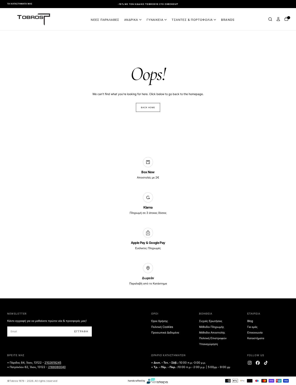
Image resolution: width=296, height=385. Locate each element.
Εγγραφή (81, 331)
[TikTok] (265, 362)
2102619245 (53, 362)
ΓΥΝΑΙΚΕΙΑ (155, 19)
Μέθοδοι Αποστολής (212, 332)
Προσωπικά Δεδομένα (165, 332)
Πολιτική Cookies (162, 326)
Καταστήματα (255, 338)
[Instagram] (249, 362)
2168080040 (57, 367)
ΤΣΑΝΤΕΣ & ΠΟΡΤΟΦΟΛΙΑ (192, 19)
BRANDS (227, 19)
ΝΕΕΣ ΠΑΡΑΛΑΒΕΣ (105, 19)
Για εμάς (252, 326)
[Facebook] (257, 362)
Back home (148, 107)
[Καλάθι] (286, 19)
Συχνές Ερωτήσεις (210, 321)
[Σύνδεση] (278, 19)
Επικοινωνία (255, 332)
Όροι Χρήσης (159, 321)
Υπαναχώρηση (208, 344)
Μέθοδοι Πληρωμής (211, 326)
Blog (250, 321)
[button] (270, 19)
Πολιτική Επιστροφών (213, 338)
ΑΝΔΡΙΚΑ (131, 19)
